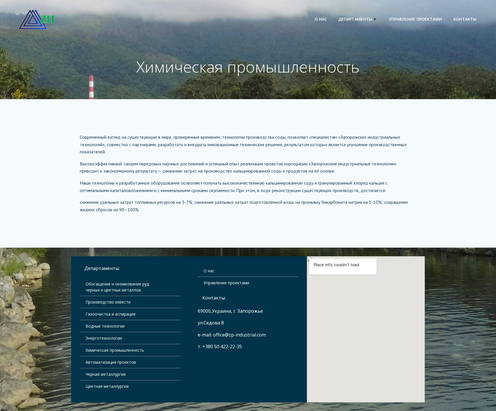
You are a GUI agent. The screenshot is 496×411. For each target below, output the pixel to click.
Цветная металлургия (107, 386)
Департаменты (355, 19)
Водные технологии (105, 326)
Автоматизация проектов (111, 362)
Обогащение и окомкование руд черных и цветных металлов (117, 287)
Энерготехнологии (104, 338)
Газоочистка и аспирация (110, 314)
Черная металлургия (106, 374)
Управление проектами (415, 19)
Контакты (465, 19)
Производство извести (108, 302)
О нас (321, 19)
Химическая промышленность (115, 350)
